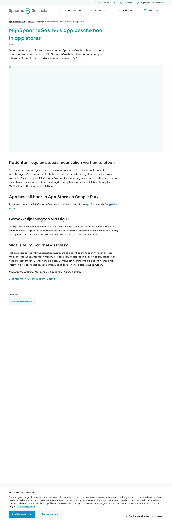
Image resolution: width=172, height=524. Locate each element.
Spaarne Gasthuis (17, 21)
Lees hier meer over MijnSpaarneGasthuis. (33, 278)
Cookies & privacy (26, 506)
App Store (91, 204)
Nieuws (31, 21)
